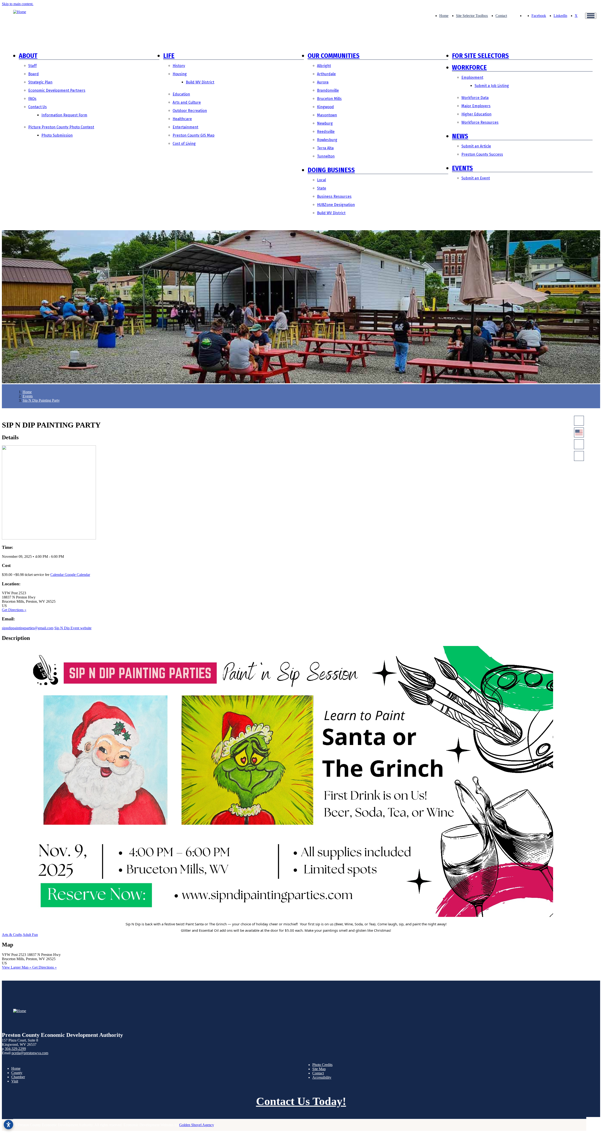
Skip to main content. (17, 4)
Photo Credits (322, 1065)
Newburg (325, 123)
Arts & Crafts (12, 935)
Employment (472, 77)
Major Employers (476, 106)
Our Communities (334, 55)
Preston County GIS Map (193, 135)
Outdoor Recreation (190, 110)
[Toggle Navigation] (590, 16)
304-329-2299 (15, 1049)
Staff (32, 65)
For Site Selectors (480, 55)
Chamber (18, 1077)
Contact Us (37, 107)
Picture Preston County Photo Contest (61, 127)
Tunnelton (326, 156)
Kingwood (325, 107)
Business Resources (334, 196)
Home (443, 16)
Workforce (469, 67)
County (16, 1073)
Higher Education (476, 114)
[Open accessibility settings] (8, 1124)
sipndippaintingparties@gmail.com (27, 628)
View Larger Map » (17, 967)
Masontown (327, 115)
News (460, 136)
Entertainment (185, 127)
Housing (180, 74)
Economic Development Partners (56, 90)
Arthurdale (326, 74)
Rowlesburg (327, 140)
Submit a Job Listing (492, 85)
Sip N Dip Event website (72, 628)
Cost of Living (184, 143)
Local (321, 180)
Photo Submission (57, 135)
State (321, 188)
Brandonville (328, 90)
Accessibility (321, 1077)
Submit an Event (475, 178)
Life (168, 55)
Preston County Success (482, 154)
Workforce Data (475, 97)
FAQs (32, 98)
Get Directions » (14, 610)
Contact (501, 16)
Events (462, 168)
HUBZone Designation (336, 204)
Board (33, 74)
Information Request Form (64, 115)
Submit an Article (476, 146)
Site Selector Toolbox (472, 16)
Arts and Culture (187, 102)
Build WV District (200, 82)
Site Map (319, 1069)
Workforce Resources (480, 122)
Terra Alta (325, 148)
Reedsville (326, 131)
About (28, 55)
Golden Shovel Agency (196, 1125)
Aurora (323, 82)
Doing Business (331, 170)
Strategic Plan (40, 82)
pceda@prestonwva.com (30, 1053)
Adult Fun (30, 935)
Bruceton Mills (329, 98)
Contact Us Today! (301, 1101)
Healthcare (182, 119)
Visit (14, 1081)
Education (181, 94)
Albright (324, 65)
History (179, 65)
